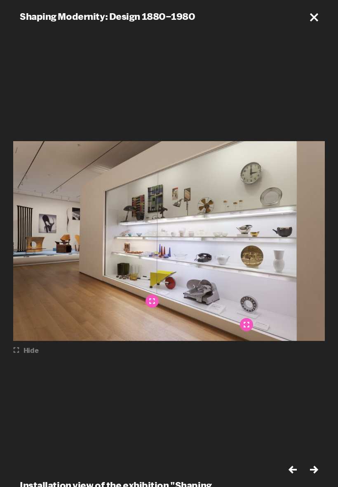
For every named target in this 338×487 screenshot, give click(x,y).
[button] (314, 17)
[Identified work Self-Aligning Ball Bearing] (246, 325)
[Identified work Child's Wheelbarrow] (152, 301)
